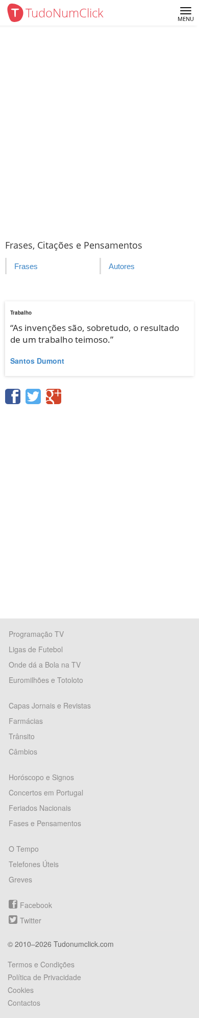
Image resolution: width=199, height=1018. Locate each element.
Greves (20, 879)
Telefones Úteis (34, 864)
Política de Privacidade (44, 977)
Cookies (21, 990)
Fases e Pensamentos (45, 823)
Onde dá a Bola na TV (45, 664)
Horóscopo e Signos (41, 777)
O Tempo (24, 849)
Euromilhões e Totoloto (46, 680)
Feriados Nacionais (40, 808)
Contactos (24, 1003)
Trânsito (22, 736)
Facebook (36, 905)
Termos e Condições (41, 964)
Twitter (30, 920)
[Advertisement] (99, 130)
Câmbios (23, 751)
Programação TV (36, 634)
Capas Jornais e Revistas (50, 705)
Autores (122, 266)
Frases (26, 266)
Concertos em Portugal (46, 792)
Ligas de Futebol (36, 649)
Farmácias (26, 721)
